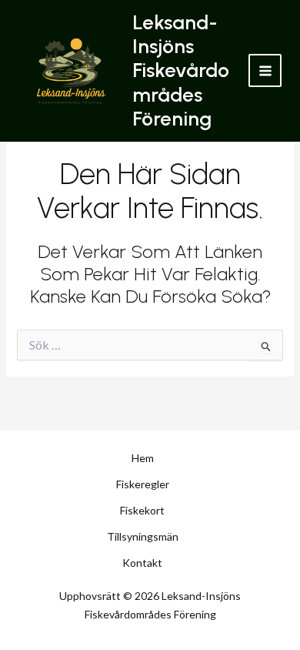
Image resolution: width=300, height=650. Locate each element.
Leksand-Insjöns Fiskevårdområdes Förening (180, 70)
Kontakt (142, 562)
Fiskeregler (142, 484)
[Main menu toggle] (265, 70)
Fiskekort (142, 510)
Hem (143, 457)
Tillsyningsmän (142, 536)
